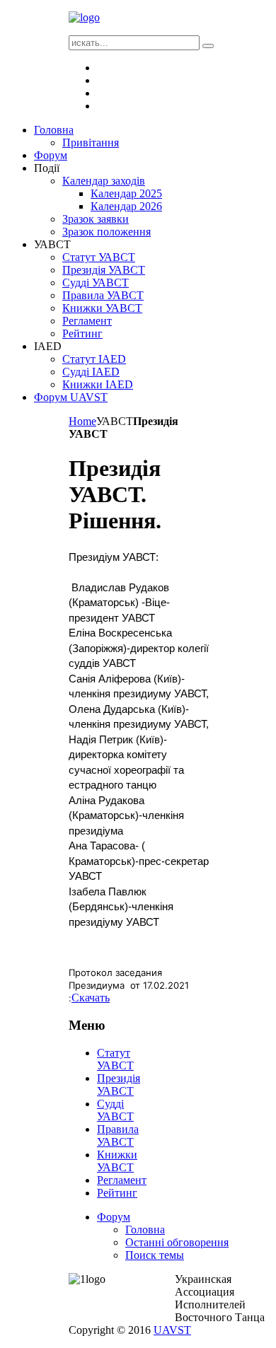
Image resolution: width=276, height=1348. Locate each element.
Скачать (90, 998)
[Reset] (208, 46)
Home (82, 421)
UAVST (172, 1330)
